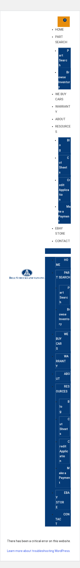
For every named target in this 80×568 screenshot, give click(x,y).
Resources (63, 389)
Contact (62, 241)
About (60, 119)
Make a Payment (64, 214)
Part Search (64, 58)
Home (59, 29)
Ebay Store (63, 500)
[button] (58, 251)
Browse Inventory (64, 80)
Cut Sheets (64, 165)
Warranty (62, 361)
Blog (64, 145)
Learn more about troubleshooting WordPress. (38, 551)
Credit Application (64, 189)
